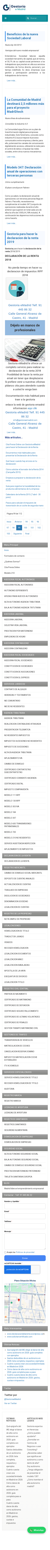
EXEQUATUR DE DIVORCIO (15, 976)
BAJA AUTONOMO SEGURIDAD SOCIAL (21, 1160)
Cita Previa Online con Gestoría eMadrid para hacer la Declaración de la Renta (23, 445)
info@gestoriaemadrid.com (25, 420)
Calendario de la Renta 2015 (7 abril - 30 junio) (23, 495)
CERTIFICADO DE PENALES (16, 1022)
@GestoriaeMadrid (12, 1399)
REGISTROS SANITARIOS (15, 1124)
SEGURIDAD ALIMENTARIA (16, 1130)
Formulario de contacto (14, 556)
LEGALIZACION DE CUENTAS (16, 907)
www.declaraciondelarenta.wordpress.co (25, 1334)
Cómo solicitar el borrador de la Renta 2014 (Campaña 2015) (24, 470)
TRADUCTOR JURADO (14, 936)
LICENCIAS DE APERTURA (15, 1113)
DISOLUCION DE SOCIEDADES (17, 896)
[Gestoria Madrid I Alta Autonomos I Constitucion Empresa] (14, 7)
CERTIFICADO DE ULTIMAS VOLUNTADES (22, 1017)
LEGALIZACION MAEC (13, 959)
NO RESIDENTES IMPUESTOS (17, 735)
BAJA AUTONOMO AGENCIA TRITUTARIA (22, 607)
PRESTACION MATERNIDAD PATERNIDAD (22, 1171)
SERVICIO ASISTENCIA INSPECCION (19, 843)
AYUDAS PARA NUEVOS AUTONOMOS (21, 596)
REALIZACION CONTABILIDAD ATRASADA (22, 724)
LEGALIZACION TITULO (14, 982)
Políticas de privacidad (25, 1252)
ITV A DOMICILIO (11, 1066)
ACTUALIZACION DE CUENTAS (17, 884)
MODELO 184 (10, 812)
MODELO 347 (10, 818)
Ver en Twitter (10, 1403)
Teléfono (8, 1221)
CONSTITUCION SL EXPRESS (16, 677)
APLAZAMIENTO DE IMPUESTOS (18, 849)
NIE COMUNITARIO (12, 701)
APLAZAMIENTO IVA (13, 758)
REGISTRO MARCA (12, 1101)
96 (38, 522)
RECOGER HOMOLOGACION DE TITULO (21, 1083)
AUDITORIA (9, 1089)
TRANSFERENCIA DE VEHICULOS (18, 1040)
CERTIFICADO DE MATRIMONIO (17, 1000)
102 (39, 528)
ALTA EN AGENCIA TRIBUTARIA (18, 752)
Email (7, 1211)
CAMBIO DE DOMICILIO (14, 764)
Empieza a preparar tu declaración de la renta (23, 479)
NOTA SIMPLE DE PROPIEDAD (17, 919)
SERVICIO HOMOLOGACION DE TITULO (21, 1077)
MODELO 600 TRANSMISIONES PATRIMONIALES (17, 824)
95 (32, 522)
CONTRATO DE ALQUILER (15, 689)
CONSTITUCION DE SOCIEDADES (18, 666)
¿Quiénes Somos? (12, 561)
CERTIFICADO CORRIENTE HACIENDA (20, 778)
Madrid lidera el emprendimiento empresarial (24, 1188)
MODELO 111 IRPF (12, 795)
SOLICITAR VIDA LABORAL (16, 625)
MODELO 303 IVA (11, 806)
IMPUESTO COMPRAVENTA (16, 789)
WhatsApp (39, 1530)
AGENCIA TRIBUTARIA (14, 718)
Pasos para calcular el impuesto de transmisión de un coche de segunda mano (24, 504)
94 (26, 522)
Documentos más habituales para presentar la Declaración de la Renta (21, 454)
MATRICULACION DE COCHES (17, 1046)
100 (25, 528)
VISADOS (8, 942)
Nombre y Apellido (12, 1201)
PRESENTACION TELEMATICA (17, 730)
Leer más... (11, 80)
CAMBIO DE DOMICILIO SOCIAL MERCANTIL (23, 873)
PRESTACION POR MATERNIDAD (18, 631)
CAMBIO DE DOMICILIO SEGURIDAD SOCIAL (23, 1165)
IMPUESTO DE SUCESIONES (16, 747)
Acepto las (20, 1252)
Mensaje (8, 1231)
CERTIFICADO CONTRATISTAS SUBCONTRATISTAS (17, 770)
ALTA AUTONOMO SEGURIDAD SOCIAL (21, 1154)
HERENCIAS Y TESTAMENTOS (17, 695)
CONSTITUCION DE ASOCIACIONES (19, 672)
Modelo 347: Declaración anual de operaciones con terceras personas (24, 171)
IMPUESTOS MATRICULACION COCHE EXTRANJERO (20, 1058)
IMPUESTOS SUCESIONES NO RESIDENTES (23, 741)
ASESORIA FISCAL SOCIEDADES (18, 660)
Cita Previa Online (12, 567)
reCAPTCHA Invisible (13, 1263)
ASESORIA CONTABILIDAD (16, 648)
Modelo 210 (9, 573)
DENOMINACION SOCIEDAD (16, 901)
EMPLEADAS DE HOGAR (14, 637)
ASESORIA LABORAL (13, 619)
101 (32, 528)
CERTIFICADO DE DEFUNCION (16, 1005)
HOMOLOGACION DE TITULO (16, 931)
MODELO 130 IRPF (12, 801)
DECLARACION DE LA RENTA (16, 861)
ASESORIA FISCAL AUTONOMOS (18, 585)
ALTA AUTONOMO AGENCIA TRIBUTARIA (22, 602)
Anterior (18, 522)
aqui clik (32, 408)
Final (27, 534)
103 (8, 534)
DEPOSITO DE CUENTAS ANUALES (19, 878)
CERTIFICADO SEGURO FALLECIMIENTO (21, 1011)
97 (8, 528)
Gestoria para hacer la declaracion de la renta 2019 (22, 238)
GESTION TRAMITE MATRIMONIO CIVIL (21, 1028)
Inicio (9, 522)
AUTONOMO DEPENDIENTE (16, 590)
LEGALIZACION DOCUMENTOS (17, 954)
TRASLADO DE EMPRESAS (16, 890)
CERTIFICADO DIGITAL (13, 784)
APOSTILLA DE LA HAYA (15, 971)
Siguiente (17, 534)
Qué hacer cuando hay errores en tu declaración (21, 462)
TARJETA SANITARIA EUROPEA (18, 1177)
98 (13, 528)
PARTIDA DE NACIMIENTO (15, 994)
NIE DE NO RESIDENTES (14, 706)
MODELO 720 (10, 832)
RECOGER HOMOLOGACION (16, 948)
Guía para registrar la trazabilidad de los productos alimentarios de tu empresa (23, 487)
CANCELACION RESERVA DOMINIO (19, 1051)
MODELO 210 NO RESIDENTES (17, 838)
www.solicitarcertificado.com (19, 1337)
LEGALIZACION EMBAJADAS (17, 965)
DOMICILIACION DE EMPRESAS (17, 1142)
